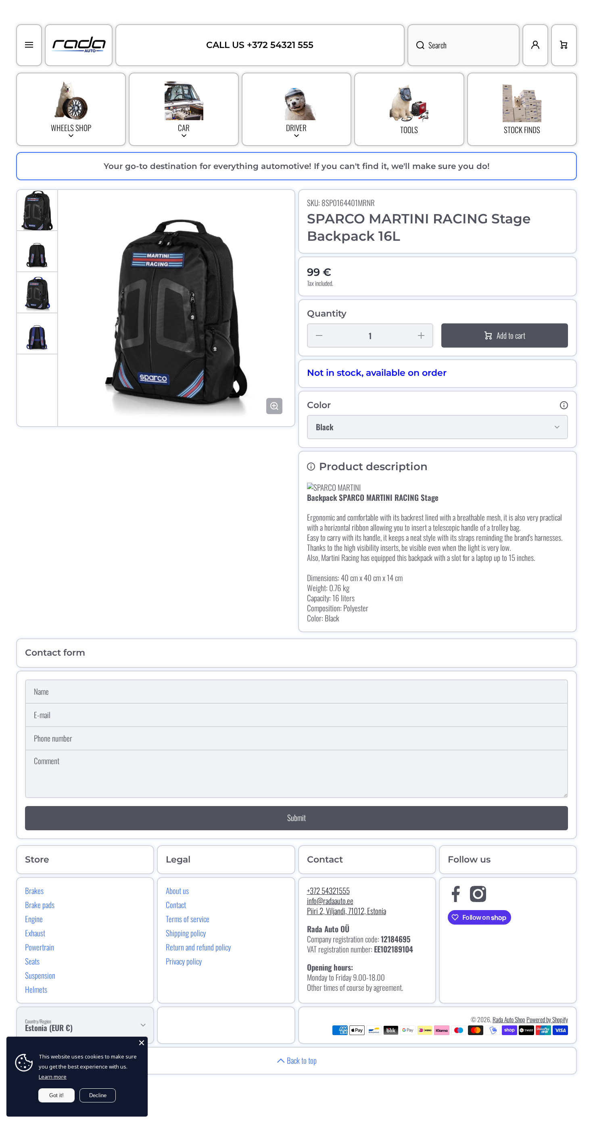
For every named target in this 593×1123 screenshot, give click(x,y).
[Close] (142, 1043)
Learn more (53, 1076)
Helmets (36, 989)
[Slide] (564, 405)
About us (177, 890)
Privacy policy (184, 961)
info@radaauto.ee (330, 900)
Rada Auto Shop (509, 1019)
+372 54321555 (328, 890)
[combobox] (463, 45)
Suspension (40, 975)
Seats (32, 961)
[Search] (415, 45)
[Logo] (79, 45)
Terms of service (187, 918)
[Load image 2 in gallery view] (37, 251)
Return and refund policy (198, 946)
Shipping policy (186, 932)
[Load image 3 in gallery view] (37, 292)
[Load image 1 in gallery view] (37, 210)
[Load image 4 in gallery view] (37, 333)
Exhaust (35, 932)
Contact (176, 904)
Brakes (34, 890)
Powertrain (39, 946)
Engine (34, 918)
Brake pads (39, 904)
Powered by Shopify (547, 1019)
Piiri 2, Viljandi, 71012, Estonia (346, 911)
